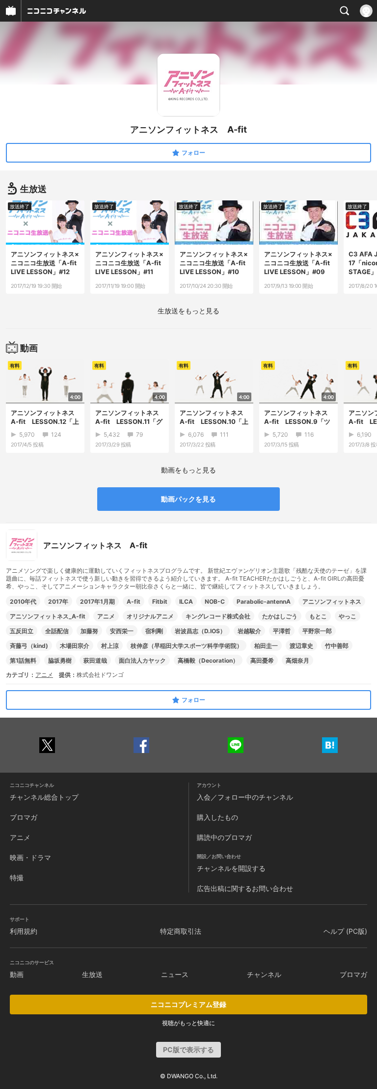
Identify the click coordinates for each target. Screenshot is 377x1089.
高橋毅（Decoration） (208, 660)
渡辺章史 (301, 645)
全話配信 (57, 631)
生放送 (92, 974)
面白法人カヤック (142, 660)
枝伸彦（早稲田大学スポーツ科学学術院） (186, 645)
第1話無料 (23, 660)
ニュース (174, 974)
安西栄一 (122, 631)
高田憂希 (262, 660)
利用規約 (23, 931)
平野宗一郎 (317, 631)
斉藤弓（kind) (29, 645)
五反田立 (21, 631)
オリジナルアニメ (150, 616)
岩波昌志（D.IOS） (200, 631)
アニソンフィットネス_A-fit (47, 616)
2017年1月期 (97, 601)
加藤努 (89, 631)
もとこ (318, 616)
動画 (17, 974)
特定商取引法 (180, 931)
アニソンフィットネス (331, 601)
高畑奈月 (297, 660)
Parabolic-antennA (264, 601)
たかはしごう (279, 616)
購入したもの (217, 817)
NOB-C (215, 601)
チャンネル (264, 974)
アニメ (106, 616)
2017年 (58, 601)
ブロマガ (23, 817)
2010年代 (23, 601)
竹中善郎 (337, 645)
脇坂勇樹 (60, 660)
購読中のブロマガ (224, 837)
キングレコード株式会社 (218, 616)
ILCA (186, 601)
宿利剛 (154, 631)
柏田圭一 (266, 645)
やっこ (347, 616)
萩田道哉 (95, 660)
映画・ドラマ (30, 857)
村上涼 (110, 645)
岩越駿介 (249, 631)
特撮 (17, 877)
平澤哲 (282, 631)
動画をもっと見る (188, 470)
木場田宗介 (74, 645)
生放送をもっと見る (188, 311)
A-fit (133, 601)
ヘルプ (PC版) (345, 931)
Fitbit (159, 601)
